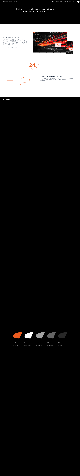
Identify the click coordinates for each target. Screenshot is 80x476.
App (65, 1)
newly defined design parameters (34, 15)
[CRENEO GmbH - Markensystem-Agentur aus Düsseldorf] (78, 474)
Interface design (70, 1)
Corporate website (59, 1)
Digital (15, 1)
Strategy (52, 1)
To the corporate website (11, 47)
